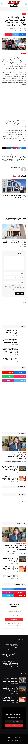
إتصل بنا (7, 740)
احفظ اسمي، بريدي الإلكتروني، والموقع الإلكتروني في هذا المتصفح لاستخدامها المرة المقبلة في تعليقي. (14, 287)
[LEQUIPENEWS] (14, 3)
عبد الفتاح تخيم (20, 29)
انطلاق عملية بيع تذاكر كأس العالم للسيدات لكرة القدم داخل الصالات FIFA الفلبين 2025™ (7, 158)
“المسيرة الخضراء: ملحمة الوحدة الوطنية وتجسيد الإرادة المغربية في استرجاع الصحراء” (10, 340)
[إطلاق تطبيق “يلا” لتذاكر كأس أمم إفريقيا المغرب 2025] (22, 360)
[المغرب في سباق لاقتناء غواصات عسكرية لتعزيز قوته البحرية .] (22, 332)
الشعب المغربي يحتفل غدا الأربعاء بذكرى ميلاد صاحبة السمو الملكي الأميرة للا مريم (15, 457)
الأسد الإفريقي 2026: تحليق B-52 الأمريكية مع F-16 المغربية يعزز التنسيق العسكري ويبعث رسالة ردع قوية (10, 350)
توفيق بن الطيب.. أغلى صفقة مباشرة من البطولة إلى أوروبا (10, 576)
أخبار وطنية (24, 14)
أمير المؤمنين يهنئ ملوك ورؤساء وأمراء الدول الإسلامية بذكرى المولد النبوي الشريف (10, 478)
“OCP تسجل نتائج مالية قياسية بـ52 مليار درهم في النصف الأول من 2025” (20, 158)
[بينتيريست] (8, 34)
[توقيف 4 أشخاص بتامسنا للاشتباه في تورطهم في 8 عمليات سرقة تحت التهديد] (14, 209)
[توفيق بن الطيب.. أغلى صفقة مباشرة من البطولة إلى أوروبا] (22, 577)
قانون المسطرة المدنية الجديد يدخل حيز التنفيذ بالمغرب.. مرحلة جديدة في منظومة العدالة (14, 242)
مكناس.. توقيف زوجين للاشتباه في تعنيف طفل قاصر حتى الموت (14, 196)
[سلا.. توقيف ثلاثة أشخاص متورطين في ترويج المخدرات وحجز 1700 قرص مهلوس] (14, 44)
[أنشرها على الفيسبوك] (22, 34)
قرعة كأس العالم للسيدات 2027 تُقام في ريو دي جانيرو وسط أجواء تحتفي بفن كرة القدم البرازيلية (10, 468)
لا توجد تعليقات (22, 31)
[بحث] (2, 3)
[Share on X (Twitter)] (15, 34)
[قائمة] (26, 3)
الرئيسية (19, 740)
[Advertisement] (14, 102)
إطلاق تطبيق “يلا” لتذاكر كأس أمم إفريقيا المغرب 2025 (10, 359)
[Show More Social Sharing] (3, 34)
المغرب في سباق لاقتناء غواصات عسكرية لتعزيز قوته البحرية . (11, 332)
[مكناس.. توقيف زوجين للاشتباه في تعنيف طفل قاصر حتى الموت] (14, 186)
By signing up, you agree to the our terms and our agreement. (14, 624)
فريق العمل (13, 740)
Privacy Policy (15, 625)
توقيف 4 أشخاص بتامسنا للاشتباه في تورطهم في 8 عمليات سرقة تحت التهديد (14, 219)
